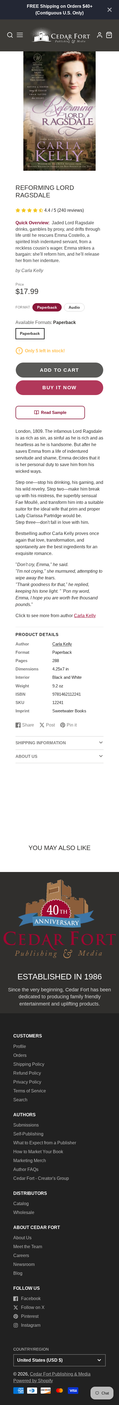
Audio (74, 307)
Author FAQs (25, 1169)
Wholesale (23, 1212)
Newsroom (24, 1264)
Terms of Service (29, 1091)
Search (20, 1099)
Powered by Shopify (33, 1380)
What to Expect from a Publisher (44, 1142)
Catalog (21, 1203)
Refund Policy (27, 1073)
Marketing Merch (29, 1160)
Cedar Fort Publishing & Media (60, 1374)
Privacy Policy (27, 1082)
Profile (19, 1046)
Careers (21, 1255)
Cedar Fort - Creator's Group (41, 1178)
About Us (22, 1237)
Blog (17, 1273)
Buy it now (59, 387)
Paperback (47, 307)
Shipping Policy (28, 1064)
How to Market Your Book (38, 1151)
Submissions (26, 1125)
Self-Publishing (28, 1134)
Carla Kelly (32, 270)
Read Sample (53, 412)
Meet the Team (27, 1246)
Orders (20, 1055)
